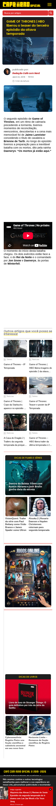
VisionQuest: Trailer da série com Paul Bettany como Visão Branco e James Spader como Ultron (15, 524)
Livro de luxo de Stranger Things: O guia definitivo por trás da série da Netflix (27, 705)
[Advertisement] (28, 189)
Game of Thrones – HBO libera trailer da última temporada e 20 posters (40, 442)
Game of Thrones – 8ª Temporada (14, 366)
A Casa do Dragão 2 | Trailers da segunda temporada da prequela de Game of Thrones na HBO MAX (15, 442)
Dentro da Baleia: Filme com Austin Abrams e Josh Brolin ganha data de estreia (25, 486)
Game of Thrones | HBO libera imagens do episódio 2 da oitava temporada (40, 368)
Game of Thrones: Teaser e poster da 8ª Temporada (39, 404)
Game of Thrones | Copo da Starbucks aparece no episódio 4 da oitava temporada (14, 405)
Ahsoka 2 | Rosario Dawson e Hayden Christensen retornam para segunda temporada (39, 524)
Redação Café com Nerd (26, 73)
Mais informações (27, 795)
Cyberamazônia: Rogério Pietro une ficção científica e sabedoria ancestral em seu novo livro (15, 742)
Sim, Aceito (10, 801)
